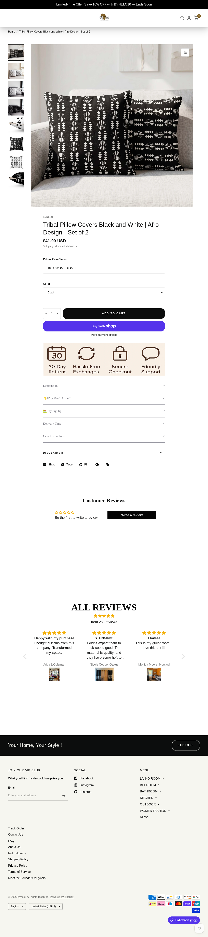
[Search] (182, 18)
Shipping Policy (18, 859)
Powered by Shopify (62, 896)
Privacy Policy (17, 865)
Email (11, 787)
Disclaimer (53, 452)
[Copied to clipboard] (108, 465)
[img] (104, 616)
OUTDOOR (148, 804)
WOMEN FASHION (153, 811)
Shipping (48, 246)
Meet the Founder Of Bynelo (27, 878)
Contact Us (15, 834)
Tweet (69, 464)
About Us (14, 847)
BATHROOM (149, 791)
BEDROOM (148, 785)
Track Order (16, 828)
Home (11, 31)
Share (51, 464)
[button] (104, 386)
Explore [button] (186, 745)
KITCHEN (146, 798)
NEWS (144, 817)
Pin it (87, 464)
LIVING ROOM (150, 778)
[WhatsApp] (98, 464)
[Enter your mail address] (64, 795)
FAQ (11, 840)
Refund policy (17, 853)
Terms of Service (19, 871)
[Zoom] (185, 52)
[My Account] (189, 18)
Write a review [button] (132, 515)
